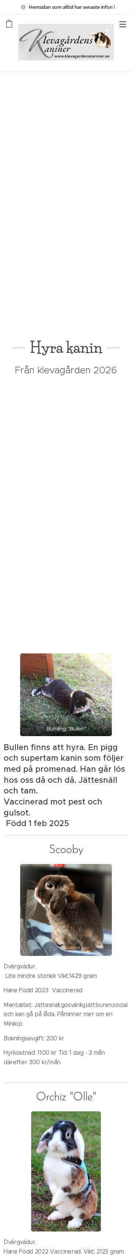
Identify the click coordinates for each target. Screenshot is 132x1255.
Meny (122, 24)
